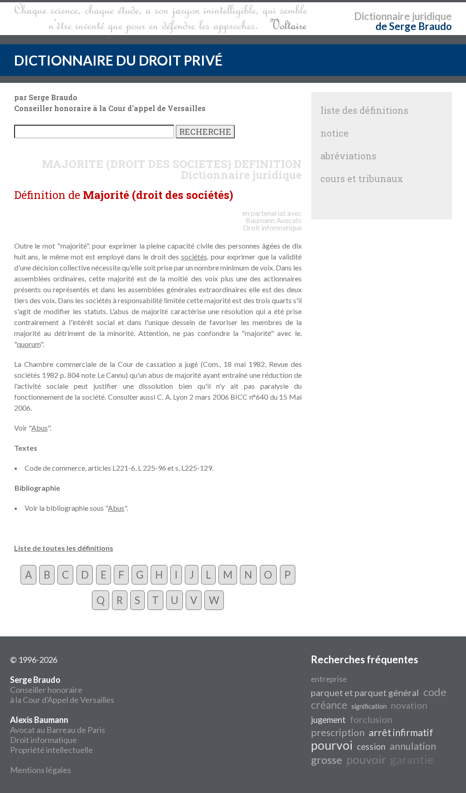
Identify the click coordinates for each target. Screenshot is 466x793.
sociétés (194, 256)
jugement (328, 720)
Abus (39, 427)
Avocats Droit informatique (272, 224)
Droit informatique (43, 740)
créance (329, 705)
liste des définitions (364, 110)
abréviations (348, 156)
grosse (326, 759)
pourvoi (332, 745)
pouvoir (366, 759)
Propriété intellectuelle (51, 750)
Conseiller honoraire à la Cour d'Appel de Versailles (62, 690)
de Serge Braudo (413, 26)
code (434, 691)
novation (409, 705)
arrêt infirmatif (401, 732)
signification (369, 706)
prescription (338, 732)
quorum (29, 344)
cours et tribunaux (361, 178)
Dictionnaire (382, 16)
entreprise (329, 679)
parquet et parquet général (365, 692)
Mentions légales (40, 770)
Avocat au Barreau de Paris (57, 730)
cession (371, 747)
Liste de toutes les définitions (63, 548)
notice (334, 133)
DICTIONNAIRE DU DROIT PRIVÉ (118, 60)
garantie (411, 759)
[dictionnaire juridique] (161, 18)
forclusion (371, 719)
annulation (413, 746)
